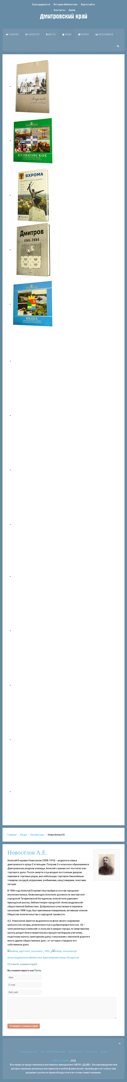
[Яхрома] (33, 195)
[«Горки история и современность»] (33, 791)
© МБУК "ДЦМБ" (60, 1060)
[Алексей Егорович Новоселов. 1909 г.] (29, 951)
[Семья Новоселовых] (64, 951)
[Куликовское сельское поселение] (33, 140)
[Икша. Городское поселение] (33, 304)
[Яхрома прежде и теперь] (33, 630)
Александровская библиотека (24, 957)
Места (51, 34)
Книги (84, 34)
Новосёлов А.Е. (27, 852)
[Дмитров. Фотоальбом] (33, 739)
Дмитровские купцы (54, 957)
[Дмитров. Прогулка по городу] (33, 415)
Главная (13, 34)
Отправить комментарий (23, 1026)
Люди (67, 34)
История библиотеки (65, 4)
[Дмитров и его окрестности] (33, 524)
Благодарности (41, 4)
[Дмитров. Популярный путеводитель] (33, 361)
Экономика (105, 34)
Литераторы (37, 834)
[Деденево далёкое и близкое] (33, 86)
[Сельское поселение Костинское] (33, 469)
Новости (33, 34)
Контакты (59, 10)
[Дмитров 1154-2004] (33, 249)
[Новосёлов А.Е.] (106, 864)
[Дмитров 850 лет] (33, 685)
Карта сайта (88, 4)
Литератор (73, 957)
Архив (72, 10)
